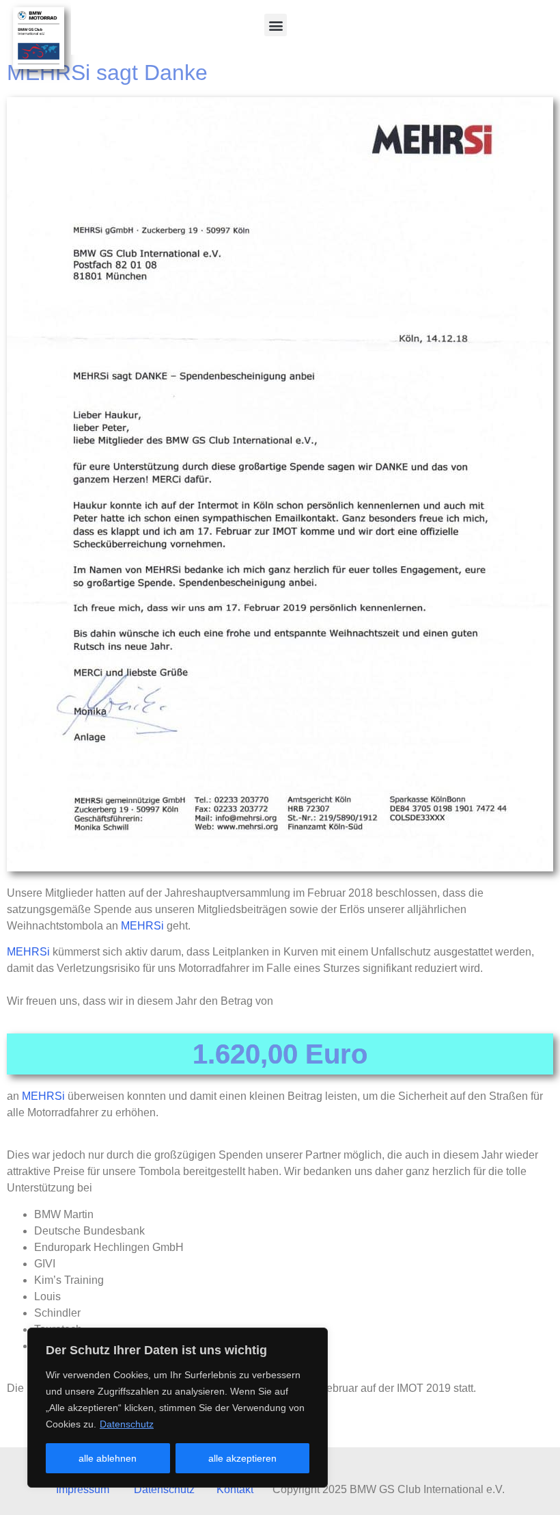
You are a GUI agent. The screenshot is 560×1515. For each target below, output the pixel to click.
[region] (177, 1408)
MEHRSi (142, 926)
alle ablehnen (108, 1458)
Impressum (82, 1489)
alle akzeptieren (242, 1458)
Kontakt (234, 1489)
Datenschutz (127, 1424)
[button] (275, 25)
